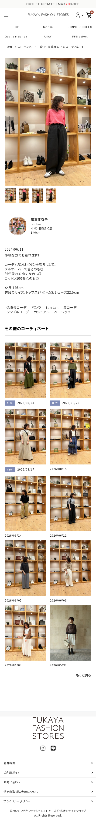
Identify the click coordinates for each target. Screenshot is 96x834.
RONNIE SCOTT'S (80, 27)
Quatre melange (16, 36)
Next (86, 122)
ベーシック (62, 311)
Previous (9, 122)
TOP (16, 27)
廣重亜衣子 (39, 219)
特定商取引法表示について (20, 792)
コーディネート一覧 (30, 47)
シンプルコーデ (18, 311)
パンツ (36, 307)
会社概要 (9, 763)
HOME (9, 47)
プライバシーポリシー (17, 801)
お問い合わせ (12, 782)
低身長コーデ (17, 307)
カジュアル (42, 311)
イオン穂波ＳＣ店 (41, 228)
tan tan (48, 27)
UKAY (48, 36)
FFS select (80, 36)
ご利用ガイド (11, 772)
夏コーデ (70, 307)
